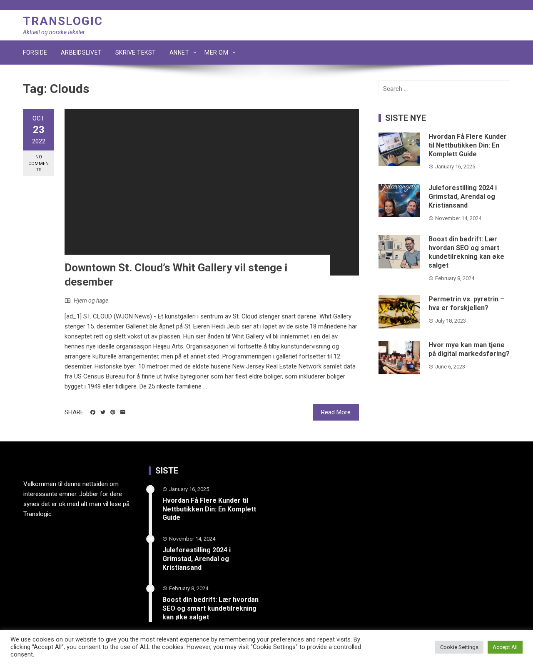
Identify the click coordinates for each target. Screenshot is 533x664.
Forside (35, 52)
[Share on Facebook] (93, 412)
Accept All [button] (505, 647)
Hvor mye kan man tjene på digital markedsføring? (469, 349)
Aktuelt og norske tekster (54, 32)
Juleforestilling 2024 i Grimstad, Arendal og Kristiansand (462, 196)
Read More (336, 412)
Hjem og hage (91, 300)
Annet (179, 52)
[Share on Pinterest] (113, 412)
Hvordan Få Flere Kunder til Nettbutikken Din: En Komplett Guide (467, 145)
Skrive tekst (135, 52)
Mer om (216, 52)
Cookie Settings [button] (459, 647)
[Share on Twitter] (103, 412)
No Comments (38, 163)
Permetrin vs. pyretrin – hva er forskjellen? (466, 303)
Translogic (63, 21)
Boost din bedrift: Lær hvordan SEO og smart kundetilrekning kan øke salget (466, 252)
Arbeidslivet (81, 52)
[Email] (123, 412)
